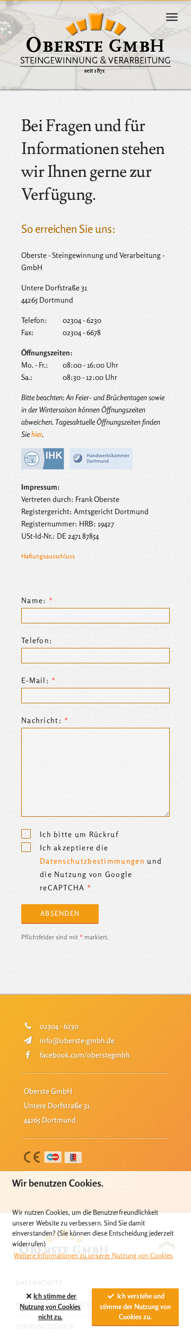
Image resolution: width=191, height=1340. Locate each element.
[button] (176, 17)
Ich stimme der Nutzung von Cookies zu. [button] (50, 1306)
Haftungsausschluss (48, 556)
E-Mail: (35, 680)
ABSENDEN (60, 913)
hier (36, 433)
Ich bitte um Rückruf (79, 834)
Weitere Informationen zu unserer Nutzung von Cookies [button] (93, 1255)
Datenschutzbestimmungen (92, 860)
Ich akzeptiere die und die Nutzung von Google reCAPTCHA (101, 848)
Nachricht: (41, 720)
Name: (34, 600)
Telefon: (37, 640)
